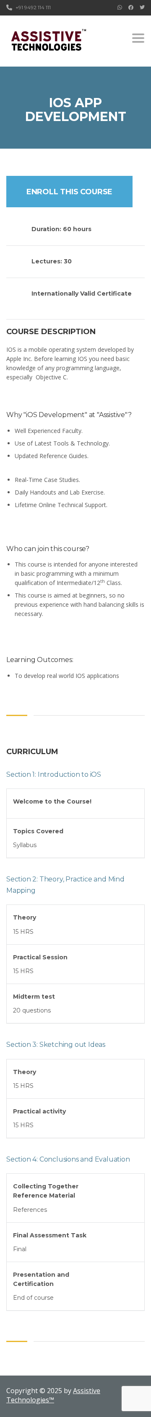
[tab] (75, 803)
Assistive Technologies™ (53, 1395)
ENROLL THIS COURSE (69, 191)
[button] (75, 803)
